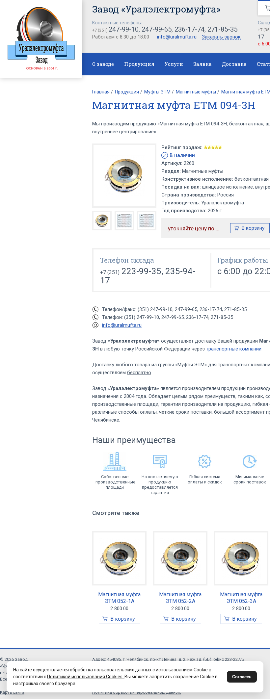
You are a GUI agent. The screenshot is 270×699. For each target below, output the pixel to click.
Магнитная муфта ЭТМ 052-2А (180, 597)
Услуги (174, 64)
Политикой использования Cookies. (85, 676)
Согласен (242, 676)
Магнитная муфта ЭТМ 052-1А (119, 597)
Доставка (234, 64)
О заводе (103, 64)
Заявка (202, 64)
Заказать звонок (221, 37)
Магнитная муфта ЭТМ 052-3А (241, 597)
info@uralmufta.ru (177, 37)
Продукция (139, 64)
